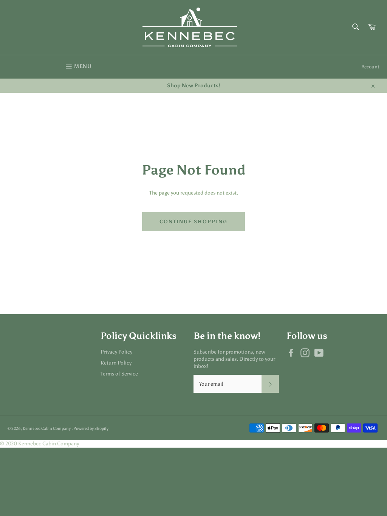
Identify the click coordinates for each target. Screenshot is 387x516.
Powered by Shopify (90, 428)
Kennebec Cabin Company (47, 428)
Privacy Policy (116, 352)
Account (370, 67)
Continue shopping (193, 221)
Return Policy (116, 363)
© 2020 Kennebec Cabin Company (39, 443)
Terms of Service (119, 374)
